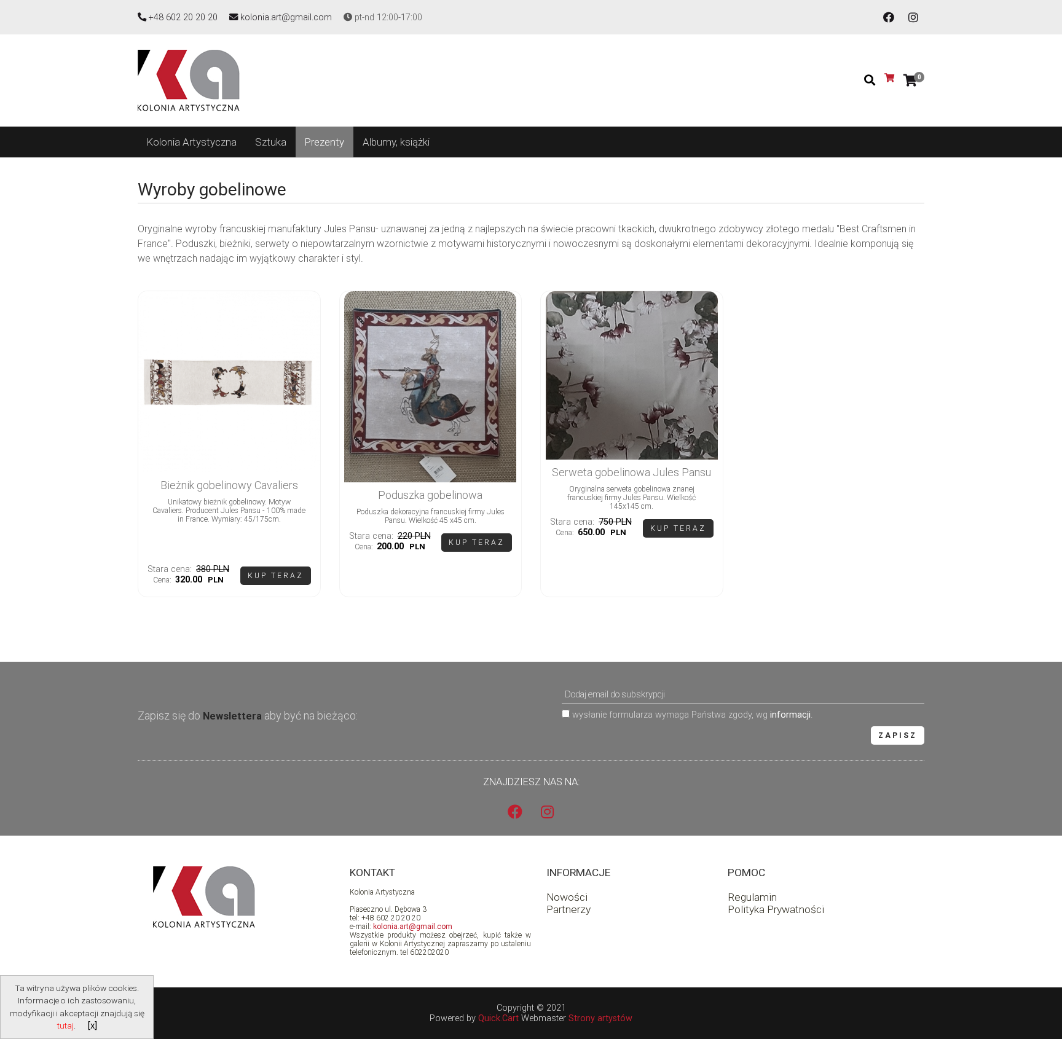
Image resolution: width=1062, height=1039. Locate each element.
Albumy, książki (396, 142)
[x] (92, 1025)
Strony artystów (600, 1018)
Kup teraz (276, 575)
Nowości (567, 897)
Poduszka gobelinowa (430, 494)
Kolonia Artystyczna (192, 142)
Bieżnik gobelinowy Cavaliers (229, 485)
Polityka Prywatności (776, 909)
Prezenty (324, 142)
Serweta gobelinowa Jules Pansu (631, 472)
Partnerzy (568, 909)
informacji (790, 715)
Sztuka (270, 142)
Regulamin (752, 897)
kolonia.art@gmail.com (412, 926)
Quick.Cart (498, 1018)
